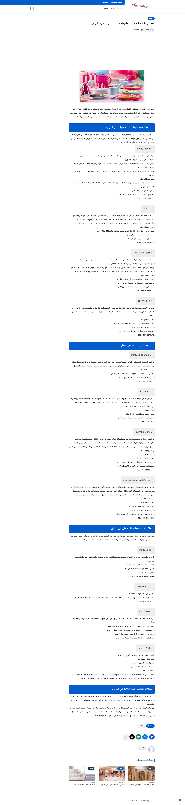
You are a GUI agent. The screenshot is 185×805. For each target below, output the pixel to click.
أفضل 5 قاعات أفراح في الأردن (113, 785)
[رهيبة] (140, 6)
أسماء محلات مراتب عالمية (84, 785)
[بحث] (32, 8)
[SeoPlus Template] (153, 800)
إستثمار (112, 9)
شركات (119, 9)
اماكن (106, 9)
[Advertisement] (112, 55)
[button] (145, 736)
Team (147, 30)
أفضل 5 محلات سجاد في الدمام (142, 785)
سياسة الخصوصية (116, 2)
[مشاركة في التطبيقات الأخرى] (125, 736)
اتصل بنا (105, 2)
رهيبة (132, 801)
